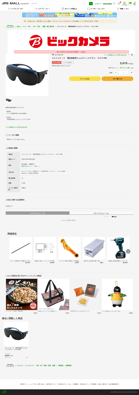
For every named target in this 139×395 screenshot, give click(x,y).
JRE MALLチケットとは (64, 384)
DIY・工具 (36, 26)
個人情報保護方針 (114, 384)
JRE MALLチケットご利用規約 (88, 384)
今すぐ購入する (117, 79)
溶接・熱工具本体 (48, 26)
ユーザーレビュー (37, 213)
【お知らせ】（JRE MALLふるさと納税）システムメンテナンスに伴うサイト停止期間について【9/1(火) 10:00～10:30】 (63, 21)
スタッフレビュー (101, 213)
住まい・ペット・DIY (24, 26)
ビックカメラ (29, 365)
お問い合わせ (41, 384)
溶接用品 (68, 365)
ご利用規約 (75, 384)
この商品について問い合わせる (117, 55)
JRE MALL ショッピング (10, 26)
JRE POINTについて (51, 384)
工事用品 (60, 365)
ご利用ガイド (23, 384)
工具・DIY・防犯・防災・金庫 (45, 365)
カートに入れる (85, 79)
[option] (27, 74)
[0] (118, 3)
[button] (128, 251)
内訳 (132, 68)
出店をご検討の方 (103, 384)
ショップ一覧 (32, 384)
